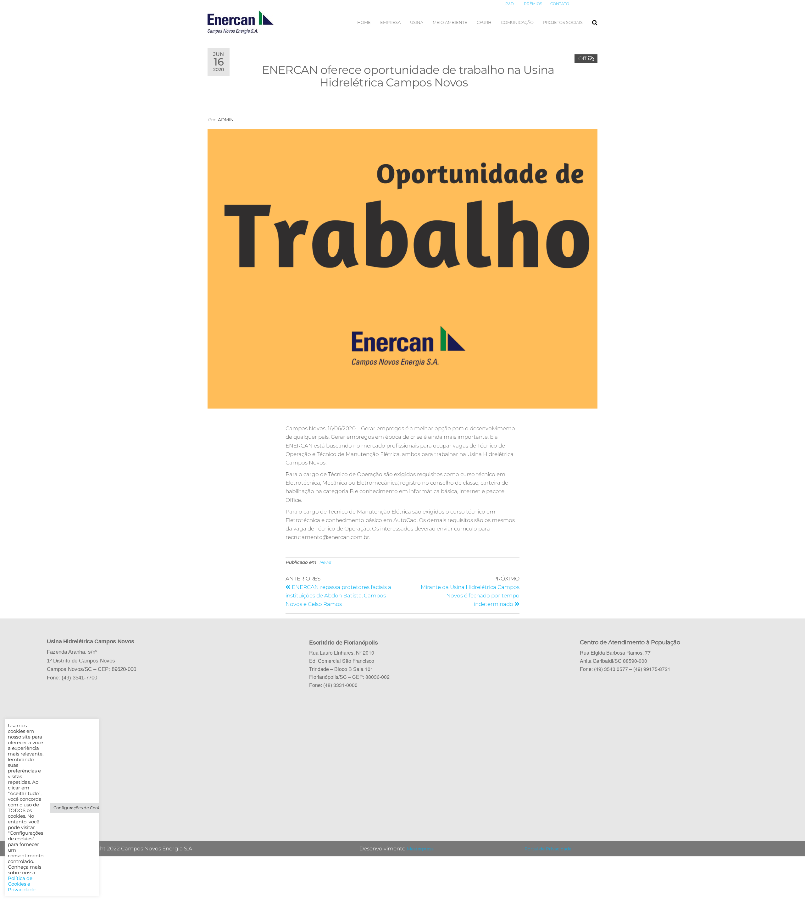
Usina (416, 22)
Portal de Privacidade (548, 849)
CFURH (484, 22)
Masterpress (420, 849)
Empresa (390, 22)
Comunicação (517, 22)
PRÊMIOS (533, 3)
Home (364, 22)
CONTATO (559, 3)
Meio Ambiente (450, 22)
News (325, 562)
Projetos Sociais (563, 22)
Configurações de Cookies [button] (79, 807)
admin (226, 120)
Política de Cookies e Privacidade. (22, 884)
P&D (509, 3)
